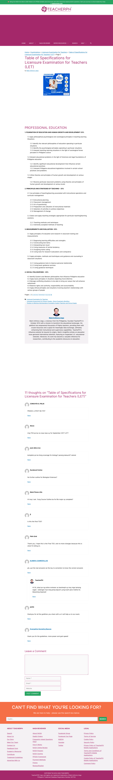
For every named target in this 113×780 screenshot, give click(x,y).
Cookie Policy (88, 739)
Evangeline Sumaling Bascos (40, 629)
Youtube (61, 742)
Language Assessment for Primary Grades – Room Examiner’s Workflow (48, 301)
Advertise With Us (13, 760)
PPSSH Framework (39, 757)
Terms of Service (90, 736)
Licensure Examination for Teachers (54, 52)
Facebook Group (64, 733)
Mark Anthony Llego (56, 318)
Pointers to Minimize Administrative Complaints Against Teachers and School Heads (52, 303)
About (31, 43)
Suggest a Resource (14, 751)
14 (51, 295)
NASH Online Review (40, 748)
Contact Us (11, 745)
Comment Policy (89, 763)
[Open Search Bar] (90, 43)
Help (82, 43)
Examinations (35, 52)
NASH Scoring (38, 754)
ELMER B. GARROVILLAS (39, 561)
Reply (29, 415)
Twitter (60, 745)
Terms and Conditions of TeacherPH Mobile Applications (92, 753)
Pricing (35, 763)
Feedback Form (12, 748)
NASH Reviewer (44, 43)
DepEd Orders (38, 736)
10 (43, 295)
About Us (10, 736)
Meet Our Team (12, 742)
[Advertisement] (56, 27)
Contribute (11, 754)
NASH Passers (38, 751)
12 (47, 295)
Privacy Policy (89, 733)
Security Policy (89, 742)
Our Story (10, 739)
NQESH (61, 739)
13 (49, 295)
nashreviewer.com (57, 3)
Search (75, 43)
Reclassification (38, 766)
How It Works (37, 745)
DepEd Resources (60, 43)
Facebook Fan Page (65, 736)
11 (45, 295)
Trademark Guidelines (15, 757)
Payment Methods (39, 760)
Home (24, 43)
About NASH (37, 733)
